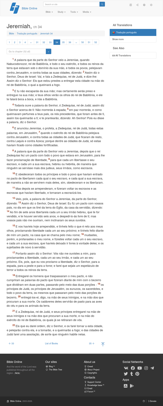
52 (95, 42)
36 (70, 42)
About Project (93, 369)
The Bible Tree (55, 369)
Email (89, 388)
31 (37, 42)
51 (89, 42)
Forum (91, 391)
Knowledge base (95, 385)
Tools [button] (73, 11)
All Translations (123, 55)
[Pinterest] (137, 373)
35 (63, 42)
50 (82, 42)
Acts (17, 372)
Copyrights (92, 372)
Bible (11, 33)
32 (44, 42)
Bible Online (29, 8)
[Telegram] (152, 368)
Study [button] (61, 11)
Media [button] (86, 11)
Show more (118, 39)
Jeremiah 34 (46, 33)
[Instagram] (146, 368)
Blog (52, 366)
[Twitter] (126, 373)
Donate (152, 401)
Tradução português (27, 33)
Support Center (94, 382)
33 (50, 42)
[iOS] (125, 385)
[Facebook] (133, 368)
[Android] (132, 385)
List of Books (51, 343)
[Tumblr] (131, 373)
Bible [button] (48, 11)
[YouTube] (139, 368)
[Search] (102, 4)
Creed (90, 366)
